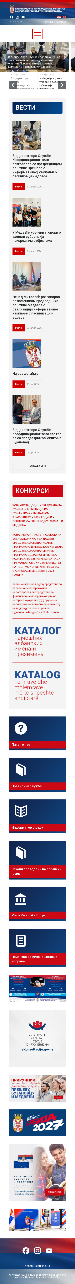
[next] (62, 85)
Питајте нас (21, 744)
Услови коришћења (37, 1265)
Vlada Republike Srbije (28, 915)
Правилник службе (27, 786)
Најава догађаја (25, 373)
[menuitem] (60, 17)
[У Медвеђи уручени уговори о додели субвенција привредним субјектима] (26, 212)
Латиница (48, 22)
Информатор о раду (27, 827)
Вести (18, 187)
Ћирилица (60, 22)
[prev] (13, 85)
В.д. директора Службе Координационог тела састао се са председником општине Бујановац (37, 436)
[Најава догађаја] (26, 353)
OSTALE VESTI (37, 466)
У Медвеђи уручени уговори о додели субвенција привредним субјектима (35, 65)
